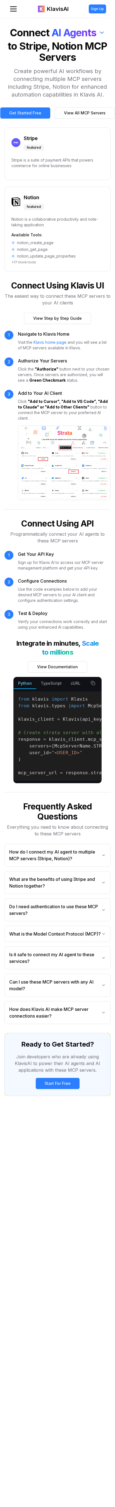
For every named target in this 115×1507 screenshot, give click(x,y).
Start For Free (58, 1083)
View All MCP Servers (85, 112)
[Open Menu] (13, 8)
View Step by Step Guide (57, 318)
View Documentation (57, 666)
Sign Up (97, 9)
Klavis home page (49, 342)
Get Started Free (25, 112)
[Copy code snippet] (93, 683)
